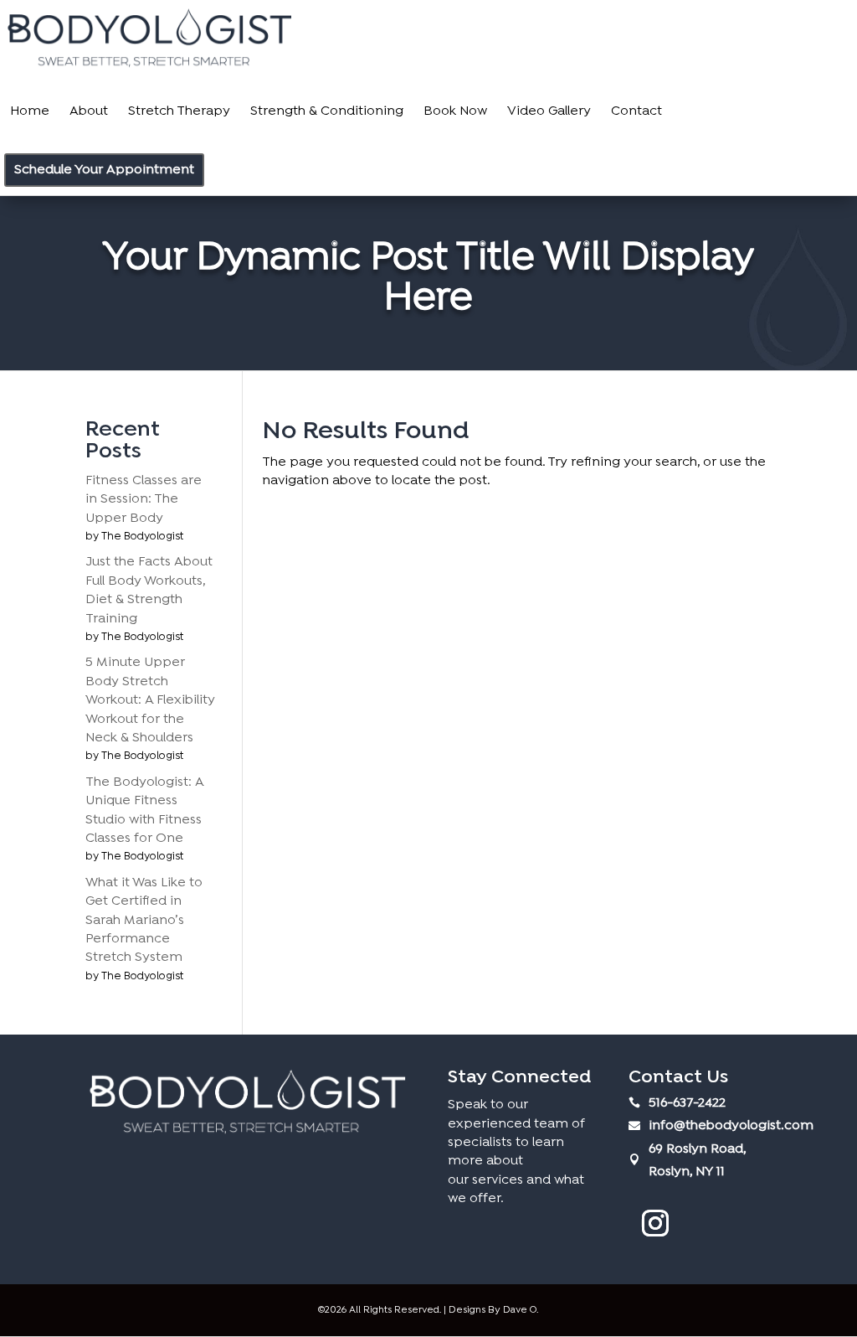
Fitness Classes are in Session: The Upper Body (143, 499)
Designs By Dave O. (494, 1310)
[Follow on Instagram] (655, 1223)
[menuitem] (29, 111)
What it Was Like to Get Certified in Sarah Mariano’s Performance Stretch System (144, 921)
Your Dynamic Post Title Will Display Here (428, 279)
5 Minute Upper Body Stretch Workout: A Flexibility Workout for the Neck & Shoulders (150, 700)
